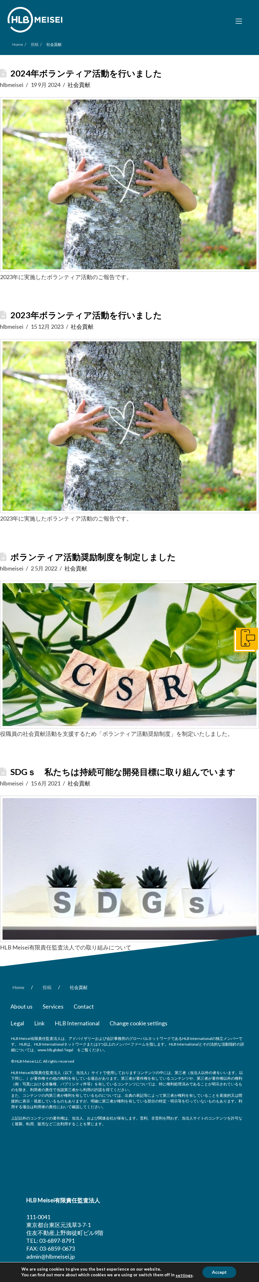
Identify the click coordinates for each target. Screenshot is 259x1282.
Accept (219, 1272)
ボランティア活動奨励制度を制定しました (93, 557)
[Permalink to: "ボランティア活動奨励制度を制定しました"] (129, 654)
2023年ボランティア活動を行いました (86, 315)
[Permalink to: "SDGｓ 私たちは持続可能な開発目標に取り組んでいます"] (129, 868)
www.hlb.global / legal (55, 1049)
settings (184, 1275)
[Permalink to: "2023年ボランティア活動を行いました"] (129, 426)
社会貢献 (79, 84)
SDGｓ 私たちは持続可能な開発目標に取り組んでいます (123, 771)
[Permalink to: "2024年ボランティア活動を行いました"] (129, 184)
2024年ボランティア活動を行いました (86, 73)
